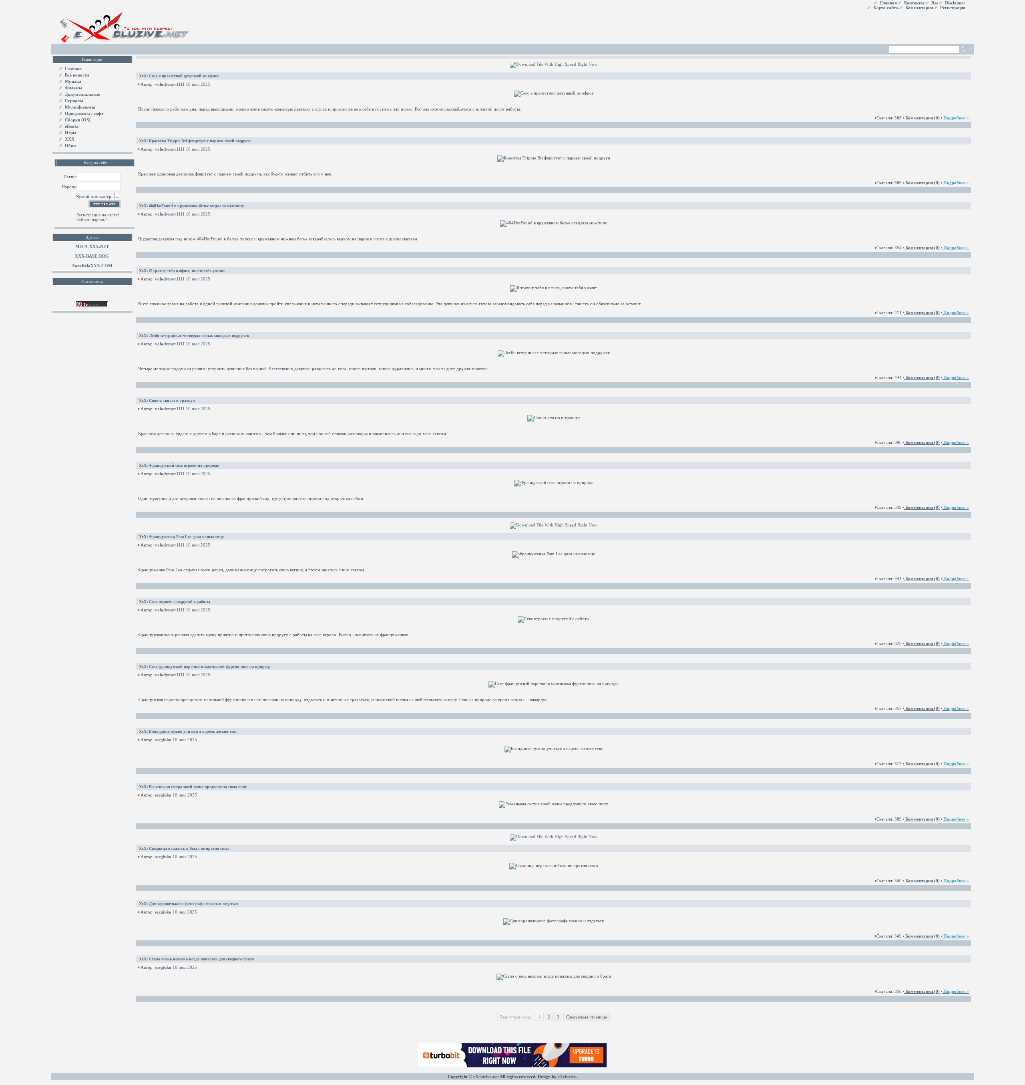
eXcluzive (567, 1076)
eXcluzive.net (486, 1076)
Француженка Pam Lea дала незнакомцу (186, 536)
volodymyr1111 (170, 84)
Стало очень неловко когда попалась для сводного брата (201, 959)
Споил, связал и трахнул (172, 400)
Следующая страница (586, 1016)
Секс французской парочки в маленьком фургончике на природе (209, 666)
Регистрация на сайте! (97, 214)
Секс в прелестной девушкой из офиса (184, 76)
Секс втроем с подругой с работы (179, 601)
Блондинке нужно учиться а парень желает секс (193, 731)
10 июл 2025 (198, 84)
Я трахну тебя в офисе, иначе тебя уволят (187, 270)
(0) (922, 117)
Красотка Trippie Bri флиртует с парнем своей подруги (200, 141)
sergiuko (163, 739)
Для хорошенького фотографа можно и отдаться (193, 903)
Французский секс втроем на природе (184, 465)
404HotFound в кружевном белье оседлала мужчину (196, 206)
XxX (143, 76)
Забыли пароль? (91, 219)
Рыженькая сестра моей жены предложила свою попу (198, 787)
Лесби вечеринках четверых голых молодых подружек (199, 335)
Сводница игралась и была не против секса (189, 848)
